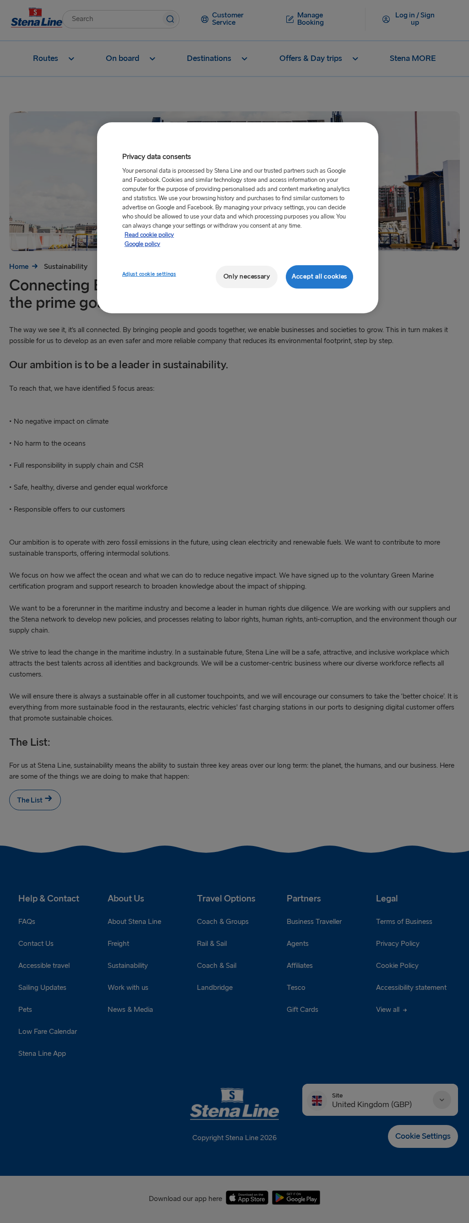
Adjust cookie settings (149, 274)
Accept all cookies (319, 276)
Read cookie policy (149, 235)
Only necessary (247, 276)
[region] (237, 217)
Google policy (142, 244)
